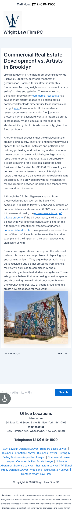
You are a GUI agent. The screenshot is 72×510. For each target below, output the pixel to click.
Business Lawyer (47, 453)
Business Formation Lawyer (18, 453)
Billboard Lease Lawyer (53, 448)
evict (16, 108)
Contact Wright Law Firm (36, 474)
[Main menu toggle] (65, 23)
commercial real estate (45, 95)
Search (63, 392)
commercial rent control (18, 230)
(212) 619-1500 (43, 4)
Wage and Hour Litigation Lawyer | (50, 469)
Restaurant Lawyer (47, 465)
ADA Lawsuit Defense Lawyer (20, 448)
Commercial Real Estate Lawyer (34, 461)
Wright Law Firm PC (23, 32)
